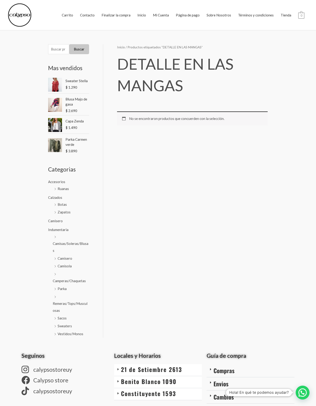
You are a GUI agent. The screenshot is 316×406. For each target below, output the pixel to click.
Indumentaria (58, 230)
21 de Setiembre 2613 (151, 369)
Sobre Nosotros (219, 15)
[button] (158, 370)
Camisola (65, 266)
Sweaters (65, 326)
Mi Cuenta (161, 15)
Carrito (67, 15)
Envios (221, 383)
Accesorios (56, 182)
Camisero (55, 221)
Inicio (141, 15)
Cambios (224, 397)
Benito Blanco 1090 (149, 381)
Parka (62, 289)
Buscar (79, 49)
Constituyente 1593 (148, 393)
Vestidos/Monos (70, 334)
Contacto (87, 15)
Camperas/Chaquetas (69, 281)
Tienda (286, 15)
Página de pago (188, 15)
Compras (224, 370)
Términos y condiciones (256, 15)
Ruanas (63, 189)
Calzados (55, 197)
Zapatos (64, 212)
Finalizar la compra (116, 15)
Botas (62, 204)
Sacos (62, 318)
